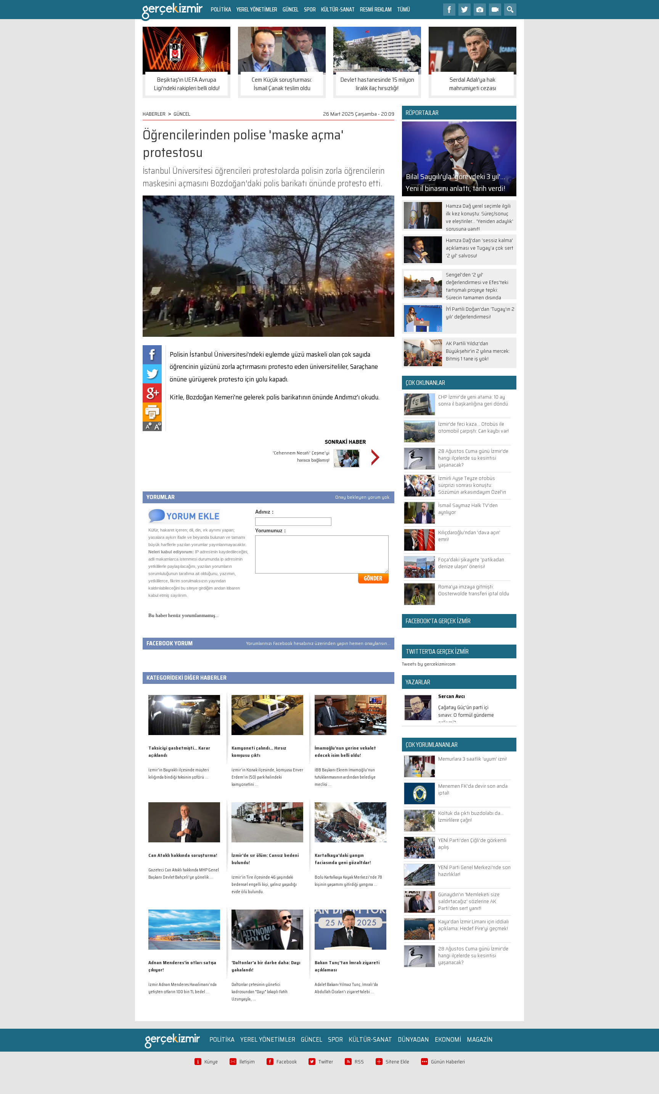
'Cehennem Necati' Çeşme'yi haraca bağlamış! (301, 456)
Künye (211, 1062)
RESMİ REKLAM (376, 9)
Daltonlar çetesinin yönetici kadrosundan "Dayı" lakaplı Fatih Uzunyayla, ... (259, 991)
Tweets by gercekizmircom (428, 663)
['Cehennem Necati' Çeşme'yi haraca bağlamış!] (347, 468)
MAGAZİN (480, 1039)
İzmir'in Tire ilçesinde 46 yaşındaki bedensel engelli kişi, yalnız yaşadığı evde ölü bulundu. (264, 884)
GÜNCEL (291, 9)
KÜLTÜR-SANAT (338, 9)
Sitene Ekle (397, 1062)
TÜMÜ (403, 9)
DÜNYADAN (413, 1039)
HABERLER (154, 114)
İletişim (247, 1062)
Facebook (286, 1062)
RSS (359, 1062)
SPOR (310, 9)
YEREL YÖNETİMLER (256, 9)
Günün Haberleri (448, 1062)
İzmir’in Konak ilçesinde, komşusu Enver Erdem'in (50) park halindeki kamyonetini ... (267, 777)
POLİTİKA (221, 9)
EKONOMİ (448, 1039)
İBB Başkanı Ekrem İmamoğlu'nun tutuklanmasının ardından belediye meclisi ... (345, 777)
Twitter (325, 1062)
